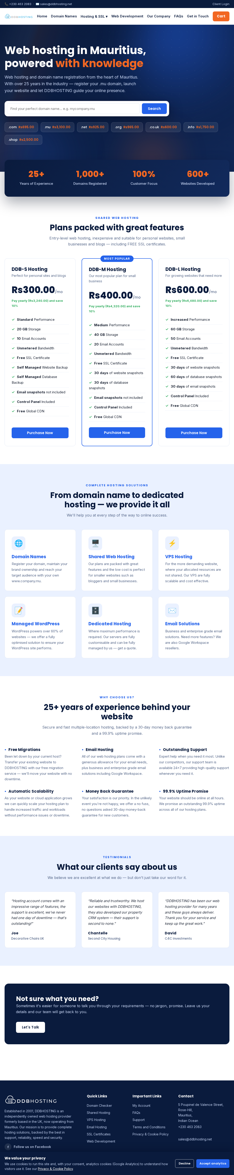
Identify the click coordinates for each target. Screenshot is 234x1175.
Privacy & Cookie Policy (151, 1134)
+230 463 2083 (20, 4)
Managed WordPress (36, 624)
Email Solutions (182, 624)
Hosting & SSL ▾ (94, 16)
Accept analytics (212, 1163)
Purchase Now (40, 432)
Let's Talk (30, 1027)
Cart (221, 16)
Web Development (127, 16)
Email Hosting (97, 1127)
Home (42, 16)
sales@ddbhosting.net (56, 4)
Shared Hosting (98, 1113)
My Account (141, 1105)
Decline (184, 1163)
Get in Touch (198, 16)
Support (139, 1120)
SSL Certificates (99, 1134)
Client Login (221, 4)
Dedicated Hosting (109, 624)
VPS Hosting (178, 557)
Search (154, 108)
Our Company (158, 16)
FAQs (178, 16)
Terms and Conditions (149, 1127)
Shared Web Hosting (111, 557)
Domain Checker (99, 1105)
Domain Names (64, 16)
